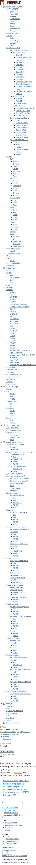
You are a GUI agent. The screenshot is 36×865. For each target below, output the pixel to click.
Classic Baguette (16, 40)
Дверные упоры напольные (20, 670)
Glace (15, 205)
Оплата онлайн (11, 844)
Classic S (13, 45)
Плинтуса (9, 703)
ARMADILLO (17, 449)
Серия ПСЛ (20, 74)
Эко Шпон (14, 178)
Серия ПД (20, 62)
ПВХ (8, 258)
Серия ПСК (20, 72)
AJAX (14, 457)
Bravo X (15, 164)
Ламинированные (13, 253)
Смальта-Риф (21, 135)
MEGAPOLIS (14, 319)
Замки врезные (12, 493)
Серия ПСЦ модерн (23, 84)
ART (11, 294)
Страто (19, 152)
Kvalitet (12, 38)
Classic (15, 166)
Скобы (12, 631)
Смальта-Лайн (21, 130)
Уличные (9, 382)
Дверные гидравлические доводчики (20, 452)
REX (7, 270)
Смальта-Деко (21, 128)
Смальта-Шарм (22, 137)
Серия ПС (19, 67)
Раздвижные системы (14, 585)
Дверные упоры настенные (20, 682)
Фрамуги (13, 31)
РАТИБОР (10, 287)
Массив (13, 232)
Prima (15, 173)
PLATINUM (14, 331)
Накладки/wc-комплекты (16, 527)
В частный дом (12, 369)
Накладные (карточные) (19, 561)
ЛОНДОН (13, 357)
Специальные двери (13, 425)
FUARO (15, 461)
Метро (7, 830)
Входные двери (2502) (13, 783)
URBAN (12, 345)
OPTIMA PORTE (12, 9)
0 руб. (5, 746)
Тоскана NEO (15, 19)
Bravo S (15, 188)
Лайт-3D (19, 101)
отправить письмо (9, 850)
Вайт (18, 144)
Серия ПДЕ (20, 65)
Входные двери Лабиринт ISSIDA (22, 355)
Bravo (15, 224)
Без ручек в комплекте (18, 512)
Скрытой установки (17, 578)
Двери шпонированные (19, 140)
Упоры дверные (12, 655)
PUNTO (15, 464)
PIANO (12, 328)
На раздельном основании (20, 616)
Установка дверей (12, 723)
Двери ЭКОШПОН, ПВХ (19, 50)
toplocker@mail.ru (11, 813)
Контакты (7, 739)
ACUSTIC (13, 292)
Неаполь (13, 26)
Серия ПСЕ (20, 69)
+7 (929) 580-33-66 (23, 732)
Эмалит (9, 418)
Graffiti (15, 169)
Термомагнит (15, 362)
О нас (7, 836)
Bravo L (12, 413)
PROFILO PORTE (19, 53)
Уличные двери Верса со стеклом (23, 365)
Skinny (15, 195)
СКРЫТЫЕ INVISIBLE (14, 33)
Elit (14, 239)
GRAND (12, 309)
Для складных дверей (14, 474)
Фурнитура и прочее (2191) (16, 792)
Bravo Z (12, 282)
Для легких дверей (17, 495)
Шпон (12, 234)
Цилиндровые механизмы (16, 691)
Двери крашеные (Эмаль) (19, 118)
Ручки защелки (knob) (15, 638)
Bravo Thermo (15, 278)
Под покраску (11, 713)
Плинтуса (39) (9, 795)
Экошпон (10, 265)
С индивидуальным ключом (20, 694)
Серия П (19, 55)
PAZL (11, 326)
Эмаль (12, 222)
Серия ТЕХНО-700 (23, 111)
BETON (12, 299)
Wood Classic (18, 241)
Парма (12, 23)
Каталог (6, 736)
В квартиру (10, 367)
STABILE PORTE (18, 96)
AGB (14, 498)
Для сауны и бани (13, 428)
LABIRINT (9, 290)
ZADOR (9, 36)
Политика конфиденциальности (14, 856)
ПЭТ (11, 159)
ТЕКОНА (16, 120)
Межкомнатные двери (14, 7)
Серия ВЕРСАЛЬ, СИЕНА (25, 108)
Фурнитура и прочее (13, 442)
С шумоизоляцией (13, 377)
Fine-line (16, 236)
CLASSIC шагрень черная (19, 307)
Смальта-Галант (22, 125)
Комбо (18, 147)
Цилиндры (14, 490)
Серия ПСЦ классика (24, 82)
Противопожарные (14, 430)
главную (18, 772)
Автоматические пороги (16, 444)
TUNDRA (13, 343)
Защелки (9, 510)
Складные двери (11, 386)
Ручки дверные (15, 488)
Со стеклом (10, 379)
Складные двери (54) (13, 786)
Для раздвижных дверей (19, 478)
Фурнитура (9, 827)
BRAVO (9, 157)
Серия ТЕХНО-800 (23, 113)
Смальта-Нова (21, 132)
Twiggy (15, 176)
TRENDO (13, 340)
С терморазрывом (13, 374)
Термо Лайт (14, 360)
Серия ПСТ (20, 77)
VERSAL (12, 348)
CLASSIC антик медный (18, 304)
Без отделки (14, 435)
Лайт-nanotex (21, 103)
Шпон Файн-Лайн (13, 263)
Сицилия (13, 21)
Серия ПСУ (20, 79)
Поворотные (15, 640)
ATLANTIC (13, 297)
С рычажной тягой (17, 454)
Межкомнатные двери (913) (16, 780)
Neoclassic (17, 171)
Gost (14, 200)
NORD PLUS (14, 324)
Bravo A (16, 161)
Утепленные (11, 384)
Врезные (13, 447)
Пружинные (14, 573)
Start (14, 212)
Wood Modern (18, 246)
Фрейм (18, 154)
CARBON (13, 302)
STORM (12, 338)
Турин (12, 11)
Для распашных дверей (19, 481)
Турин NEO (14, 14)
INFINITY (13, 311)
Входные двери (11, 268)
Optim (12, 280)
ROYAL (12, 333)
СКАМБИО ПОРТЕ (13, 48)
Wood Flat (16, 244)
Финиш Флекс (15, 198)
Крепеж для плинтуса (14, 711)
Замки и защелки (16, 483)
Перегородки (15, 28)
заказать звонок (7, 751)
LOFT (11, 316)
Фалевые (13, 648)
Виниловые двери (13, 249)
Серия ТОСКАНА (22, 115)
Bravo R (12, 275)
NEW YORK (14, 321)
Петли (12, 486)
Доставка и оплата (10, 734)
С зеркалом (10, 372)
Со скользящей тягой (18, 466)
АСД (8, 285)
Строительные (12, 432)
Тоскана (13, 16)
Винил (12, 207)
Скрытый (9, 706)
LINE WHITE (14, 314)
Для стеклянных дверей (15, 476)
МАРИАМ (16, 106)
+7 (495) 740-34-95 (9, 732)
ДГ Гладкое (20, 98)
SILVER (12, 336)
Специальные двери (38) (14, 789)
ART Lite (13, 43)
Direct (15, 203)
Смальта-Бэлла (22, 123)
